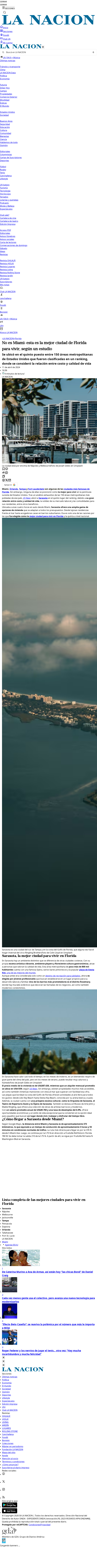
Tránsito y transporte (10, 66)
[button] (48, 189)
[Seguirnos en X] (3, 1482)
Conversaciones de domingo (13, 245)
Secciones (8, 31)
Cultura (3, 130)
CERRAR (3, 2)
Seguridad (5, 124)
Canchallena (6, 175)
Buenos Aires (6, 121)
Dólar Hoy (5, 87)
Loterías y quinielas (9, 200)
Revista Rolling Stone (10, 272)
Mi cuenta (8, 42)
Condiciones (34, 1524)
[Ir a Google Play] (9, 1506)
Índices (3, 103)
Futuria (3, 84)
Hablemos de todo (9, 142)
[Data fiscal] (4, 1542)
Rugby (3, 169)
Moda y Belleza (7, 206)
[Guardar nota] (3, 469)
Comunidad (5, 133)
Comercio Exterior (8, 97)
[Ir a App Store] (9, 1512)
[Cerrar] (42, 47)
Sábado (3, 248)
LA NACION (8, 338)
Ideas (2, 251)
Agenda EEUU (11, 1244)
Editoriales (5, 151)
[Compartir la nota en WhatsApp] (6, 472)
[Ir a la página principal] (48, 23)
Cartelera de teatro (9, 221)
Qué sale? (4, 215)
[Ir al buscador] (4, 12)
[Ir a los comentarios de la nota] (6, 469)
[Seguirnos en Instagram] (3, 1490)
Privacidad (45, 1524)
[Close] (3, 1357)
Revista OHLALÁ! (8, 260)
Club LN (6, 39)
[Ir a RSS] (3, 1498)
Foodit (6, 35)
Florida (17, 338)
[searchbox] (47, 52)
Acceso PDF (5, 230)
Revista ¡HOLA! (7, 263)
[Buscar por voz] (93, 52)
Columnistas (6, 154)
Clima (2, 69)
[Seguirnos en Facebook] (3, 1474)
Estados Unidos (7, 112)
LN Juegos (4, 184)
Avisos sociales (7, 239)
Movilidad (4, 100)
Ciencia (3, 139)
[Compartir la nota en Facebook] (3, 480)
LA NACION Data (8, 72)
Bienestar (4, 136)
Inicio (5, 27)
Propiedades (6, 94)
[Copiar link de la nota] (3, 476)
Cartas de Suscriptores (11, 157)
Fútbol (3, 166)
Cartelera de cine (8, 218)
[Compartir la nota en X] (6, 480)
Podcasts (4, 203)
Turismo (4, 187)
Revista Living (6, 269)
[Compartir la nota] (3, 472)
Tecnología (5, 190)
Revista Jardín (6, 275)
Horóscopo (5, 193)
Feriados (4, 197)
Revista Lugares (7, 266)
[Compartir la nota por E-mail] (9, 480)
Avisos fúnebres (7, 236)
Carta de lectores (8, 242)
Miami (5, 1241)
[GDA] (9, 1533)
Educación (5, 127)
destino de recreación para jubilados (62, 975)
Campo (3, 90)
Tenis (2, 172)
